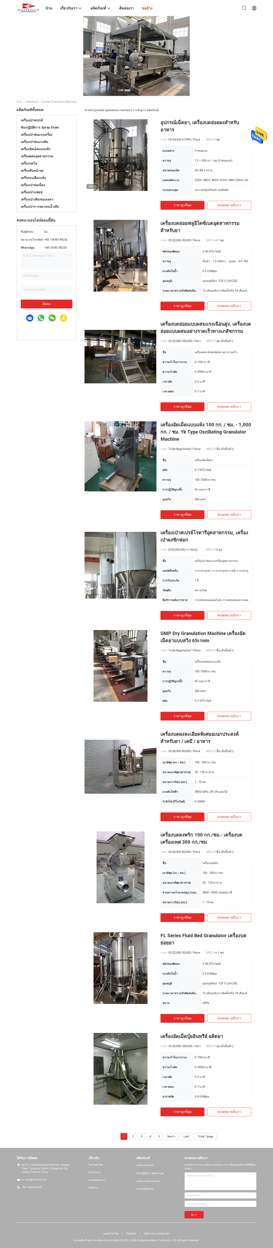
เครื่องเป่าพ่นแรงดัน (34, 142)
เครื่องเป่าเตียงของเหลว (37, 199)
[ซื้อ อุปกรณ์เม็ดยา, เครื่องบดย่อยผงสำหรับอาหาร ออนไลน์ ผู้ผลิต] (120, 154)
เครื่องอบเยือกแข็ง (33, 178)
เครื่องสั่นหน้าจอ (32, 170)
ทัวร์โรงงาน (95, 1172)
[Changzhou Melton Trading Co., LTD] (29, 7)
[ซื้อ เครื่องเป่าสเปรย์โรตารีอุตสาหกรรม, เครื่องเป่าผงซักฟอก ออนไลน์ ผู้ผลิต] (120, 565)
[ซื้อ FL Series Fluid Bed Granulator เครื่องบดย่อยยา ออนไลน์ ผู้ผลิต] (120, 968)
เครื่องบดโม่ (29, 163)
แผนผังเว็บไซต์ (111, 1233)
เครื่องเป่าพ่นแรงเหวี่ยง (36, 135)
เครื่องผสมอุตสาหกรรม (37, 156)
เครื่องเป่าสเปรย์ (32, 120)
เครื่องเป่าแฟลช (32, 192)
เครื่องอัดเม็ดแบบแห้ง (35, 149)
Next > (171, 1136)
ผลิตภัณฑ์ (32, 101)
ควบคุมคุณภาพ (97, 1180)
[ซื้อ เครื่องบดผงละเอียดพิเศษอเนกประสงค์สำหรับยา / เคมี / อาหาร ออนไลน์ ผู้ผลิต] (120, 766)
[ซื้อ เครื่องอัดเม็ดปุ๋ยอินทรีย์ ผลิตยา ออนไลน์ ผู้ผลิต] (120, 1068)
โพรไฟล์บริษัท (96, 1164)
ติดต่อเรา (93, 1187)
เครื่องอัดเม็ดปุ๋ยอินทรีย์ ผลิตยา (191, 1036)
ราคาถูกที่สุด (182, 205)
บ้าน (19, 101)
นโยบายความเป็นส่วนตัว (157, 1233)
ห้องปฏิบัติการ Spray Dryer (40, 127)
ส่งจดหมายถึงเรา (229, 205)
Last (186, 1136)
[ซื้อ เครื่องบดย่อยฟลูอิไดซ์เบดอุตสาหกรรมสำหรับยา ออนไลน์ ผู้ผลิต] (120, 255)
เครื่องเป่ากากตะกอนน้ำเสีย (40, 206)
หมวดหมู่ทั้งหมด (144, 1188)
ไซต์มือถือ (131, 1233)
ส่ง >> (194, 1214)
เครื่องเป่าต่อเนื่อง (33, 185)
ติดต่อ (47, 304)
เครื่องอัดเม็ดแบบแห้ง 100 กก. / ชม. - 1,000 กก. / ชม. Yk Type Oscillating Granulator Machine (205, 432)
